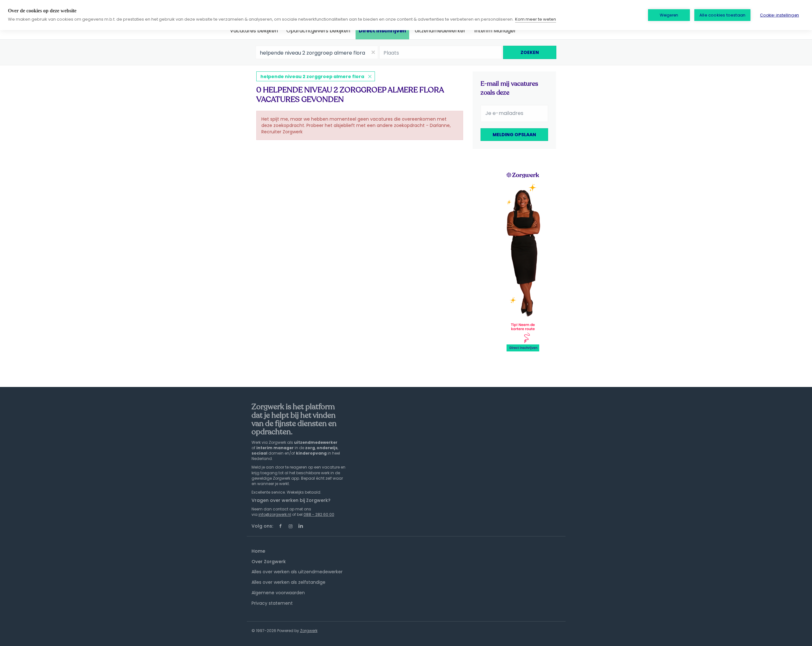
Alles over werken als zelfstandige (288, 582)
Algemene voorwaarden (278, 592)
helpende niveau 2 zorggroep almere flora (312, 76)
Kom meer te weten (535, 19)
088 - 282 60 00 (319, 514)
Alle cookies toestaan (722, 15)
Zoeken (530, 52)
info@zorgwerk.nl (275, 514)
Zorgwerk (309, 630)
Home (258, 551)
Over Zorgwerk (269, 561)
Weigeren (669, 15)
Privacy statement (272, 603)
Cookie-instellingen (779, 15)
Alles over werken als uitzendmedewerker (297, 572)
